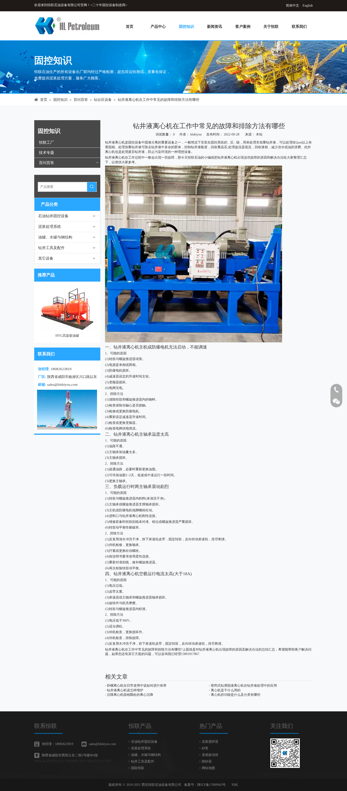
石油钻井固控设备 (53, 216)
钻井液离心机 (115, 649)
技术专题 (46, 153)
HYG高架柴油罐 (37, 335)
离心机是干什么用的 (226, 690)
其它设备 (45, 258)
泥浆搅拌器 (210, 741)
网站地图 (208, 768)
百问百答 (46, 163)
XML (235, 785)
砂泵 (205, 748)
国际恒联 (137, 768)
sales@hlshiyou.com (62, 384)
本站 (259, 134)
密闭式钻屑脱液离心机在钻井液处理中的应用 (244, 685)
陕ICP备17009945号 (211, 785)
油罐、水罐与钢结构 (55, 237)
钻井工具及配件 (51, 248)
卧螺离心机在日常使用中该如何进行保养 (136, 685)
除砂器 (207, 761)
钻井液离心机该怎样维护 (125, 690)
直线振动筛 (210, 755)
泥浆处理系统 (49, 227)
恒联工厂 (46, 142)
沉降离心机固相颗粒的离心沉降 (130, 695)
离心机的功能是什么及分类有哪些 (235, 695)
